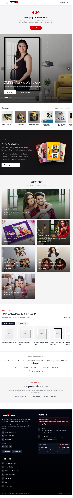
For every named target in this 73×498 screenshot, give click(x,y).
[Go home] (7, 2)
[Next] (68, 69)
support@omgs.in (10, 432)
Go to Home (36, 28)
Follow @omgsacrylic (36, 371)
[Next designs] (68, 333)
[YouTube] (10, 446)
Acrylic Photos (8, 323)
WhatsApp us (9, 439)
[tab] (4, 97)
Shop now (10, 92)
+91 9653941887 (10, 436)
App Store (7, 451)
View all (67, 317)
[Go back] (3, 2)
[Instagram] (3, 446)
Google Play (18, 451)
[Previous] (3, 69)
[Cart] (68, 3)
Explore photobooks (10, 165)
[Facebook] (6, 446)
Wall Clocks (21, 323)
